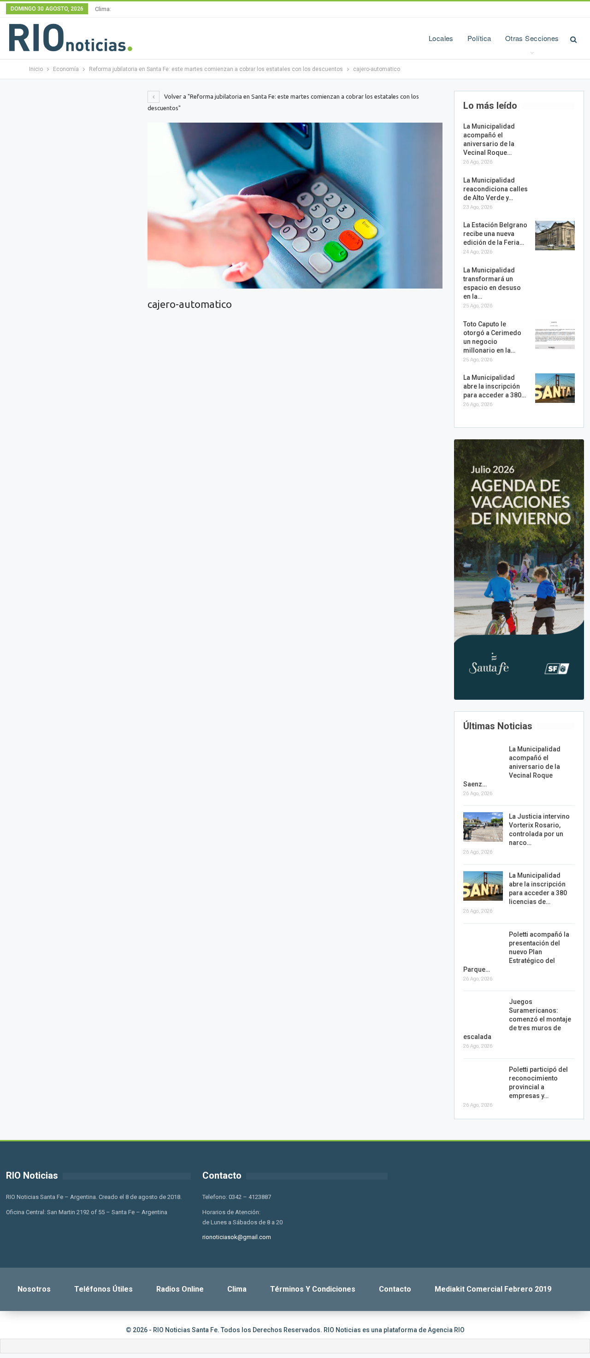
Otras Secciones (532, 38)
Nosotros (34, 1289)
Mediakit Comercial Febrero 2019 (493, 1289)
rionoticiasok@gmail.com (236, 1237)
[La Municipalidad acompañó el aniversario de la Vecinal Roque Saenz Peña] (555, 137)
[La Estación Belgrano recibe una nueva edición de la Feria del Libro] (555, 235)
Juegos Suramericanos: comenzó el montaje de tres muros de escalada (517, 1019)
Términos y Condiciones (312, 1289)
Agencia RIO (446, 1330)
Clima (237, 1289)
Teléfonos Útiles (103, 1289)
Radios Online (180, 1289)
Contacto (395, 1289)
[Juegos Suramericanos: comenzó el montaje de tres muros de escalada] (483, 1012)
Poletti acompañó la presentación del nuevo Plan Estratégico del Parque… (516, 952)
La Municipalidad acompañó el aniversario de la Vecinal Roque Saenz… (511, 766)
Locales (441, 38)
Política (479, 38)
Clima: (103, 9)
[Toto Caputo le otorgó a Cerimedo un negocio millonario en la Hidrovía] (555, 334)
